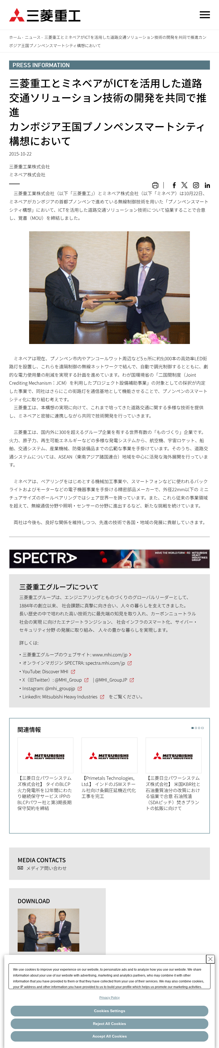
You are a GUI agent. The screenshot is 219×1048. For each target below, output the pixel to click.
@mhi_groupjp (60, 688)
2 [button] (196, 728)
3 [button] (199, 728)
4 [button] (202, 728)
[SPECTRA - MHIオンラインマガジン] (109, 556)
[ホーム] (44, 14)
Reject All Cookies (109, 1023)
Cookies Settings (109, 1011)
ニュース (33, 37)
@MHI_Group (68, 679)
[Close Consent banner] (210, 959)
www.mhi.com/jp (109, 654)
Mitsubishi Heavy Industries (69, 696)
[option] (49, 774)
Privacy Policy (109, 998)
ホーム (15, 37)
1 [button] (192, 728)
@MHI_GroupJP (111, 679)
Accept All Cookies (109, 1036)
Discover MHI (55, 671)
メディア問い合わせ (46, 868)
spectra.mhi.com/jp (105, 662)
